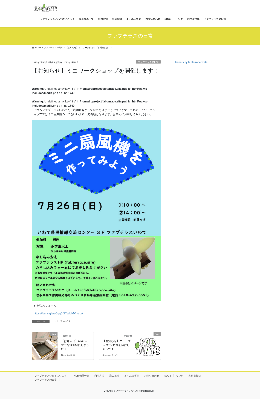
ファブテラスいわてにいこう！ (51, 375)
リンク (179, 375)
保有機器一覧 (81, 375)
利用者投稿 (195, 375)
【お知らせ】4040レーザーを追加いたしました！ (75, 345)
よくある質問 (131, 375)
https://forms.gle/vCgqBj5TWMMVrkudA (58, 313)
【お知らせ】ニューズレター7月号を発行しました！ (117, 345)
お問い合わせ (151, 375)
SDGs (167, 375)
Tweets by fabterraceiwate (191, 62)
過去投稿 (114, 375)
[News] (44, 341)
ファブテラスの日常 (148, 62)
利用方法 (99, 375)
